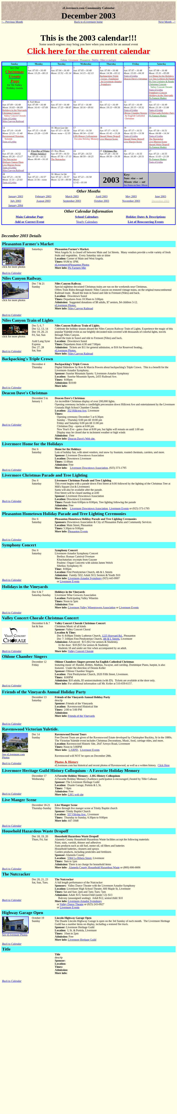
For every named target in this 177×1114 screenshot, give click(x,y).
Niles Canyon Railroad (80, 308)
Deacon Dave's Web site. (81, 438)
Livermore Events (119, 508)
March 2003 (72, 196)
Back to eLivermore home (88, 21)
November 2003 (131, 200)
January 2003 (15, 196)
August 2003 (43, 200)
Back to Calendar (11, 273)
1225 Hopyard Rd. (112, 635)
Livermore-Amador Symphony (85, 578)
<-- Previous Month (12, 21)
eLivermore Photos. (65, 305)
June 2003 (160, 196)
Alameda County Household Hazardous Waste (94, 867)
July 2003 (15, 200)
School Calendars (86, 216)
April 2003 (102, 196)
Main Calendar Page (29, 216)
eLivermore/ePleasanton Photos (72, 264)
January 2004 (15, 205)
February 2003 (43, 196)
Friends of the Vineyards (81, 715)
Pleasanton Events (78, 531)
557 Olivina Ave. (76, 814)
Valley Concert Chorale (81, 651)
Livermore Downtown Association (89, 467)
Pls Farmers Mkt (77, 267)
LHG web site (75, 794)
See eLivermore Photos (14, 934)
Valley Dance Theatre (71, 904)
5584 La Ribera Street (79, 858)
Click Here (164, 765)
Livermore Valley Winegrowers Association (91, 607)
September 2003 (72, 200)
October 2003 (101, 200)
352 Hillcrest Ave (76, 410)
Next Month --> (167, 21)
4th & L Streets (111, 638)
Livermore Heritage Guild (82, 939)
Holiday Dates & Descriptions (146, 216)
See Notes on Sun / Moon (135, 185)
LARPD (73, 749)
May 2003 (131, 196)
